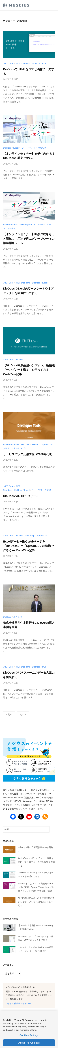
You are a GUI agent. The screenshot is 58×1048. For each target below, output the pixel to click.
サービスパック (21, 448)
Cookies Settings (29, 1035)
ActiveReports (10, 224)
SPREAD (35, 444)
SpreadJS (47, 444)
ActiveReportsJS (27, 224)
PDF (44, 63)
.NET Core (8, 63)
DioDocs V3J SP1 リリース (21, 496)
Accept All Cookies (29, 1042)
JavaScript (30, 535)
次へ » (23, 714)
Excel (16, 148)
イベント (31, 148)
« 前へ (9, 714)
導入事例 (17, 617)
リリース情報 (44, 490)
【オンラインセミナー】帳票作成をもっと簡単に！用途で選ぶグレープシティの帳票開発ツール (28, 239)
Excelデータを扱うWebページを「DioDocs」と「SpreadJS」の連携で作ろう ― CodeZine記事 (28, 546)
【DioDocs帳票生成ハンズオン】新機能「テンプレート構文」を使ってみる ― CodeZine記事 (29, 370)
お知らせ (42, 148)
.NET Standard (22, 63)
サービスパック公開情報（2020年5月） (28, 454)
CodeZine (8, 359)
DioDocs (36, 63)
